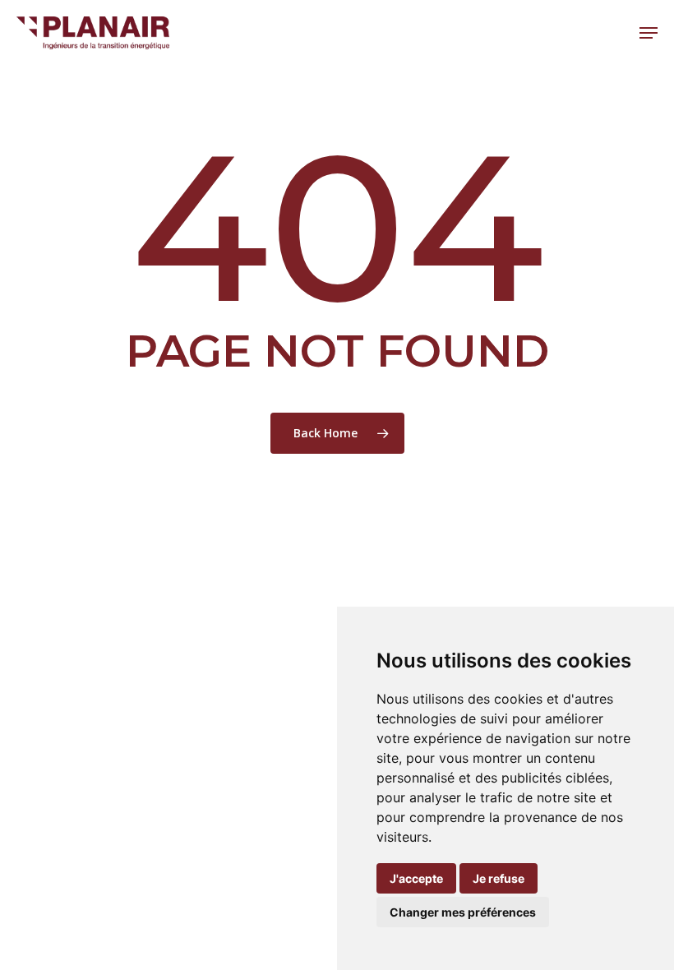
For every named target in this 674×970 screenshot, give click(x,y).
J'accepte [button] (416, 878)
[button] (648, 33)
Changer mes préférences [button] (463, 912)
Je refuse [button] (498, 878)
